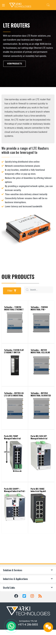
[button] (12, 290)
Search (48, 5)
